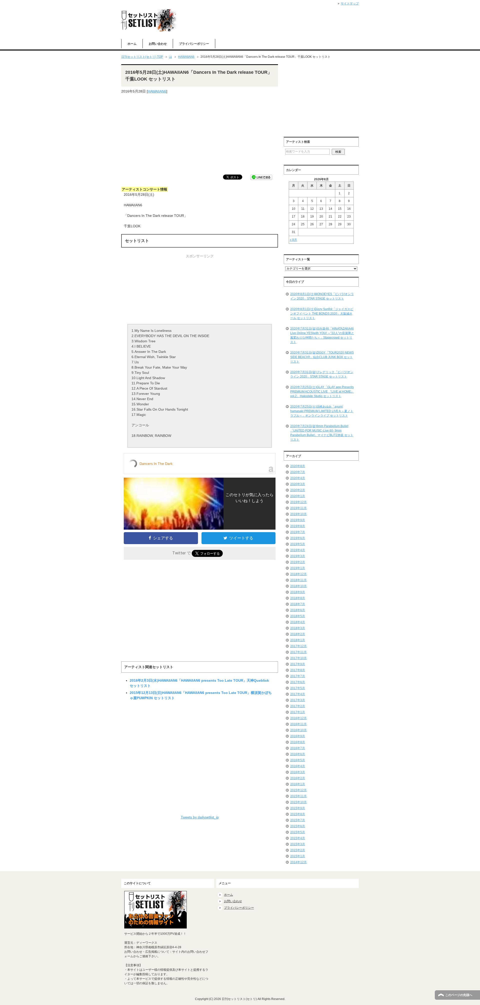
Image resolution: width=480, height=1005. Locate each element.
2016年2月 (297, 778)
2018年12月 (298, 574)
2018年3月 (297, 628)
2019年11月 (298, 508)
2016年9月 (297, 736)
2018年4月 (297, 622)
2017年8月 (297, 670)
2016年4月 (297, 766)
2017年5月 (297, 688)
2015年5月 (297, 832)
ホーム (132, 44)
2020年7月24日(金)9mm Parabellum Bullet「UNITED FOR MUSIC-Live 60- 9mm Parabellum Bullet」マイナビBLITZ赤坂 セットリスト (321, 432)
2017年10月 (298, 658)
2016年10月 (298, 730)
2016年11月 (298, 724)
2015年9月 (297, 808)
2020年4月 (297, 478)
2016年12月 (298, 718)
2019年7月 (297, 532)
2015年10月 (298, 802)
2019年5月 (297, 544)
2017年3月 (297, 700)
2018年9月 (297, 592)
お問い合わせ (158, 44)
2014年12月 (298, 862)
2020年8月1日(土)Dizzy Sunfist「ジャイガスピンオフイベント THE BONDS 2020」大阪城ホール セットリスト (321, 313)
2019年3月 (297, 556)
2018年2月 (297, 634)
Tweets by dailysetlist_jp (200, 817)
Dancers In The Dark (156, 464)
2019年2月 (297, 562)
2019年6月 (297, 538)
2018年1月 (297, 640)
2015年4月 (297, 838)
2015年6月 (297, 826)
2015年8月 (297, 814)
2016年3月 (297, 772)
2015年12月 (298, 790)
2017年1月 (297, 712)
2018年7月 (297, 604)
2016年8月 (297, 742)
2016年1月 (297, 784)
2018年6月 (297, 610)
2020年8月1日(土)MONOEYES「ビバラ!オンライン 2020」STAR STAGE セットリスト (322, 296)
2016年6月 (297, 754)
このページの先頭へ (458, 995)
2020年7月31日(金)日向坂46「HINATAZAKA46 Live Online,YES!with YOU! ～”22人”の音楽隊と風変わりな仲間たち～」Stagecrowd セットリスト (322, 335)
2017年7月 (297, 676)
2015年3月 (297, 844)
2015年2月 (297, 850)
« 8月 (293, 240)
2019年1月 (297, 568)
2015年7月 (297, 820)
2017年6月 (297, 682)
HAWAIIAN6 (157, 91)
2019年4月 (297, 550)
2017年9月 (297, 664)
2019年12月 (298, 502)
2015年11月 (298, 796)
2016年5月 (297, 760)
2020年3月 (297, 484)
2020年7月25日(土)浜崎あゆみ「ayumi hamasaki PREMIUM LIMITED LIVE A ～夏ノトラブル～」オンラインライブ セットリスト (321, 411)
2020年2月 (297, 490)
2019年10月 (298, 514)
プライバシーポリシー (194, 44)
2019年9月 (297, 520)
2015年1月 (297, 856)
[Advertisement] (199, 134)
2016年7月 (297, 748)
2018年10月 (298, 586)
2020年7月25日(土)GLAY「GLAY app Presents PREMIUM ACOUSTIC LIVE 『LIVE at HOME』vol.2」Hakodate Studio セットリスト (322, 391)
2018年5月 (297, 616)
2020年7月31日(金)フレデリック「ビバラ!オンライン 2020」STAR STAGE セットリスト (321, 374)
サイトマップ (350, 3)
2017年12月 (298, 646)
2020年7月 (297, 472)
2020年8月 (297, 466)
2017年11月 (298, 652)
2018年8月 (297, 598)
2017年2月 (297, 706)
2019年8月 (297, 526)
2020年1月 (297, 496)
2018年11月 (298, 580)
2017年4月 (297, 694)
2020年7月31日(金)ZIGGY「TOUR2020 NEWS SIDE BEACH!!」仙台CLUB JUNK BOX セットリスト (322, 357)
